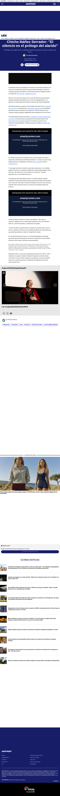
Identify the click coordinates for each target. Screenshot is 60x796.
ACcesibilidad (33, 763)
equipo (3, 755)
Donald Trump (50, 1)
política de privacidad (35, 761)
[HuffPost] (7, 751)
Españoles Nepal (34, 1)
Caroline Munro (12, 164)
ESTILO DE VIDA (33, 38)
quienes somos (5, 757)
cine (21, 324)
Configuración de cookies (36, 755)
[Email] (11, 313)
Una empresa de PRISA (30, 788)
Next (55, 285)
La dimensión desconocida (34, 108)
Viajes (15, 38)
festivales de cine (37, 324)
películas (27, 324)
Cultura (42, 38)
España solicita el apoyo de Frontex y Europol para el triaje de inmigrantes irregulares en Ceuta (33, 629)
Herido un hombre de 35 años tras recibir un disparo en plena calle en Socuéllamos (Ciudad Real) (33, 660)
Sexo (53, 38)
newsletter (4, 761)
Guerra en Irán (43, 1)
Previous (4, 285)
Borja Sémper (27, 1)
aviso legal (32, 759)
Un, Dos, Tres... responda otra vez (26, 93)
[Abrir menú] (2, 4)
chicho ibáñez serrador (51, 324)
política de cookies (34, 757)
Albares (17, 1)
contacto (4, 759)
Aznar (21, 1)
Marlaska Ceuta (10, 1)
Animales (7, 38)
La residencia (34, 117)
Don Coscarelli (37, 162)
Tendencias (6, 324)
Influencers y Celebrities (23, 38)
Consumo (11, 38)
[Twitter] (7, 313)
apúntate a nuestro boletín (30, 551)
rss (2, 763)
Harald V (56, 1)
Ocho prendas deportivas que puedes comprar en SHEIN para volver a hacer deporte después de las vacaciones (28, 492)
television (15, 324)
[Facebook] (4, 313)
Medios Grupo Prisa (30, 792)
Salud (2, 38)
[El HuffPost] (31, 4)
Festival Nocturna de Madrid (16, 121)
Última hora (54, 4)
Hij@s (38, 38)
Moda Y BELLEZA (48, 38)
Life (4, 35)
